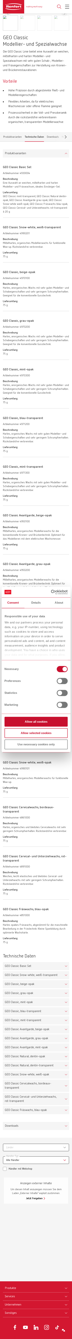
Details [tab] (36, 602)
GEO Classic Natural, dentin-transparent (29, 1065)
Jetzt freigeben (34, 1198)
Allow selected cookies (36, 733)
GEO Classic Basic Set (18, 966)
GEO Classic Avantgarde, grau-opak (26, 1038)
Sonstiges (11, 1313)
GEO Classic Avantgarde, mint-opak (26, 1047)
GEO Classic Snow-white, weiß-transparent (31, 975)
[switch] (62, 681)
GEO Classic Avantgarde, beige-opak (27, 1029)
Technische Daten (34, 138)
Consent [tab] (13, 602)
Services (10, 1296)
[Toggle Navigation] (67, 6)
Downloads (53, 138)
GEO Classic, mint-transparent (23, 1020)
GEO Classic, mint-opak (19, 1002)
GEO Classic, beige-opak (19, 984)
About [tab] (59, 602)
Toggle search (59, 6)
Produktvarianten (12, 138)
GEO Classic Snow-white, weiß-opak (27, 1074)
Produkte (10, 1288)
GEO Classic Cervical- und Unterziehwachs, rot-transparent (31, 1099)
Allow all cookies (36, 721)
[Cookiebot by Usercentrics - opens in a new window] (51, 592)
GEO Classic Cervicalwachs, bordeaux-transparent (28, 1085)
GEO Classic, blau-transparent (23, 1011)
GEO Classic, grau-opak (19, 993)
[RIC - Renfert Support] (63, 1330)
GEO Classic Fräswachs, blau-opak (26, 1110)
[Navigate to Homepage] (22, 6)
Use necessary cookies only (36, 744)
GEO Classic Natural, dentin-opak (25, 1056)
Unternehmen (13, 1304)
